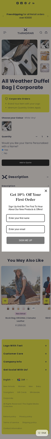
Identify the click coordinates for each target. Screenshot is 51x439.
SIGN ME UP (25, 240)
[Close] (45, 190)
